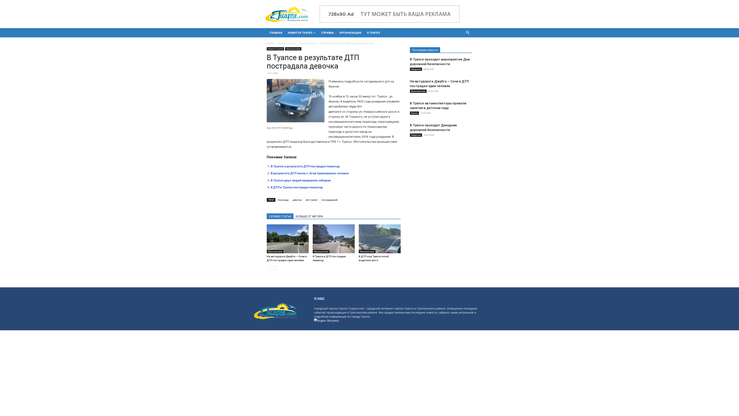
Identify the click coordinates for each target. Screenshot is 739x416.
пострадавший (329, 199)
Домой (270, 43)
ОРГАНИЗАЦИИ (350, 32)
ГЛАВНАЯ (275, 32)
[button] (467, 33)
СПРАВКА (327, 32)
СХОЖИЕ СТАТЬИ (280, 216)
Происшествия (308, 43)
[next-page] (275, 268)
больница (283, 199)
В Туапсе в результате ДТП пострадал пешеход (305, 166)
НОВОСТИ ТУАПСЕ (300, 32)
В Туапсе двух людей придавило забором (301, 180)
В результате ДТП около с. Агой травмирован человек (310, 173)
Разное (414, 113)
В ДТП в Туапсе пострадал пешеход (297, 187)
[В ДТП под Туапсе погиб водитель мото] (380, 238)
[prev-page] (269, 268)
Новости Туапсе (287, 43)
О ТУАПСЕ (373, 32)
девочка (297, 199)
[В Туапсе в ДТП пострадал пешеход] (334, 238)
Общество (416, 69)
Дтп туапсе (311, 199)
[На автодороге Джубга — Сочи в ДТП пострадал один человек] (288, 238)
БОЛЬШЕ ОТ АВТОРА (309, 216)
